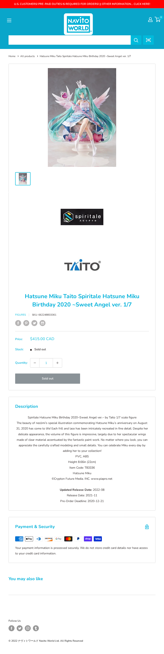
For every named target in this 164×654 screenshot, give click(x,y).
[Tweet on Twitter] (34, 323)
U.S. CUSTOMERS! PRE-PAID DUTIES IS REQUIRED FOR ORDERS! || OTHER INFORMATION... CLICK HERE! (82, 4)
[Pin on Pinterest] (26, 323)
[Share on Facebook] (18, 323)
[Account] (150, 19)
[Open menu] (9, 20)
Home (12, 56)
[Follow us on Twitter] (20, 628)
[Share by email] (42, 323)
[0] (157, 19)
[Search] (136, 40)
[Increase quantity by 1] (57, 362)
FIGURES (20, 314)
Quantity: (21, 363)
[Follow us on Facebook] (12, 628)
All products (27, 56)
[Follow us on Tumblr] (36, 628)
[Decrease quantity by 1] (34, 362)
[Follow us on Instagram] (28, 628)
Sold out (47, 378)
